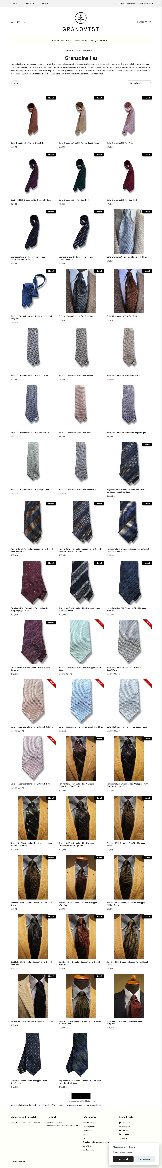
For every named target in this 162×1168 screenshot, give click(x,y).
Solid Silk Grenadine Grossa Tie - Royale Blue (30, 433)
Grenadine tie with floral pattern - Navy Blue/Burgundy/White (28, 258)
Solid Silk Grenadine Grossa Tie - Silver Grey (78, 489)
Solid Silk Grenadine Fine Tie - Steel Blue (76, 316)
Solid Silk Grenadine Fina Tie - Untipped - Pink (30, 784)
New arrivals (66, 40)
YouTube (125, 1130)
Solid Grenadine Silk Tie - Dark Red (74, 200)
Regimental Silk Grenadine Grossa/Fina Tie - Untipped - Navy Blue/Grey (126, 490)
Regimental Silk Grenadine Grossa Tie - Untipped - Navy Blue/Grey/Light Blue (80, 550)
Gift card (104, 40)
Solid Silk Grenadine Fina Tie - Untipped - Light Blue (81, 727)
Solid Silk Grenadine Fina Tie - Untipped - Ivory (127, 727)
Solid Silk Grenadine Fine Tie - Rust (122, 316)
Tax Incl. (29, 3)
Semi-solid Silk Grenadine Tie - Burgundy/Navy (31, 200)
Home (68, 51)
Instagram (125, 1126)
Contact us (87, 1130)
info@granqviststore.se (56, 1125)
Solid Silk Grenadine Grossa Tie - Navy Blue (29, 375)
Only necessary (144, 1159)
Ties (76, 51)
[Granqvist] (81, 21)
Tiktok (124, 1138)
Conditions (87, 1146)
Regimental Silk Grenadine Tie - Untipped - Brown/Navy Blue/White (77, 785)
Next (81, 1096)
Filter (16, 83)
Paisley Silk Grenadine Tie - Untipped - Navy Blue (32, 1021)
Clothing (92, 40)
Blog (84, 1134)
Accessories (79, 40)
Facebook (126, 1123)
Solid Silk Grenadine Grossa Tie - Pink (75, 433)
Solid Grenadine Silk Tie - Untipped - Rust (28, 143)
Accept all (123, 1159)
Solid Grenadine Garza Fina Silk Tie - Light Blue (127, 257)
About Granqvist (89, 1123)
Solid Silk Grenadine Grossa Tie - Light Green (30, 489)
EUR (44, 3)
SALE (54, 40)
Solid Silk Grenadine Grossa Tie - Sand (123, 375)
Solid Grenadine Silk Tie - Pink (120, 143)
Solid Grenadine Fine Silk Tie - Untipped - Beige (79, 143)
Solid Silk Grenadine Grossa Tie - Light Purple (126, 433)
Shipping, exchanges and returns (96, 1142)
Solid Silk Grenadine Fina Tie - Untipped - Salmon (32, 727)
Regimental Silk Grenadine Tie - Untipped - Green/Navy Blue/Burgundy (77, 844)
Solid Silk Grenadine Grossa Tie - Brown (76, 375)
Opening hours (89, 1126)
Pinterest (126, 1134)
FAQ (84, 1138)
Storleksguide (88, 1150)
